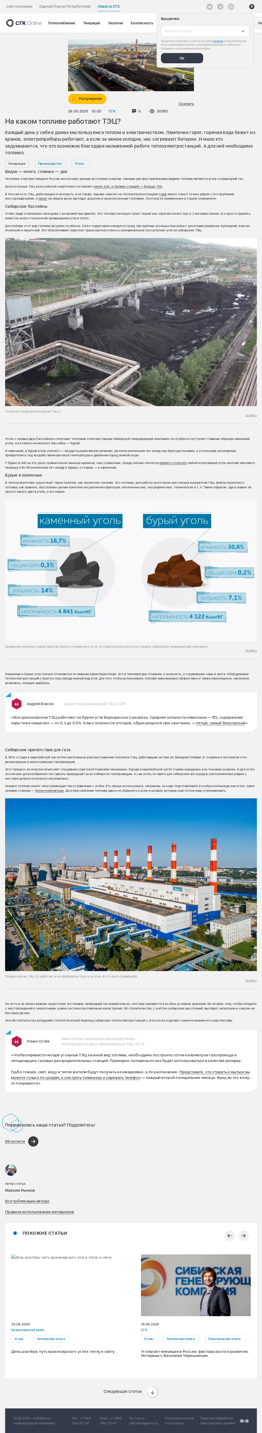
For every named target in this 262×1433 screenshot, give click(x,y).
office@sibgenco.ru (143, 1423)
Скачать (186, 104)
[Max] (231, 6)
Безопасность (142, 23)
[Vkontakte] (209, 6)
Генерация (91, 23)
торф (163, 194)
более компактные (49, 790)
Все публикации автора (27, 1201)
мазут (43, 198)
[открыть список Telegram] (220, 6)
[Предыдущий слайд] (229, 1236)
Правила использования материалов (39, 1212)
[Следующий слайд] (243, 1236)
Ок (182, 58)
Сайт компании (19, 6)
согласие (218, 41)
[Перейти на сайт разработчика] (244, 1421)
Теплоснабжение (61, 23)
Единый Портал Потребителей (64, 6)
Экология (115, 23)
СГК (112, 111)
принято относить (173, 463)
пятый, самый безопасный (220, 723)
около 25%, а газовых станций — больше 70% (128, 186)
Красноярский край (27, 1330)
